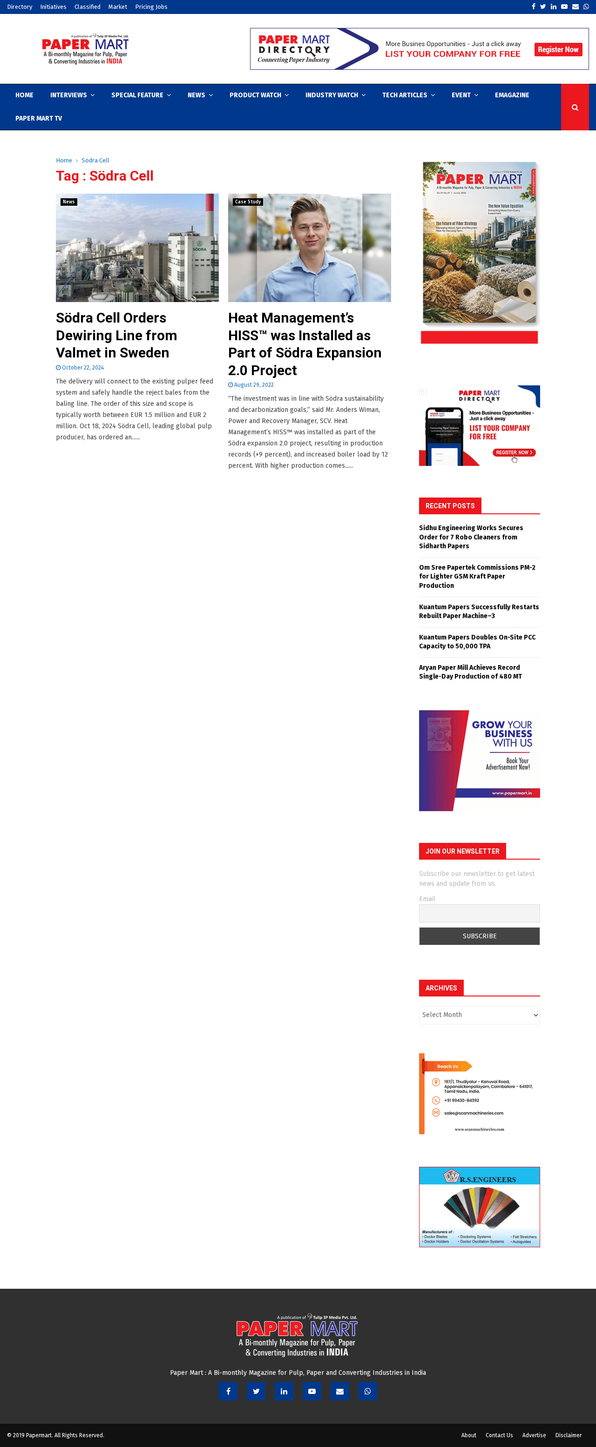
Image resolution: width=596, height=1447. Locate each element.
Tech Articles (404, 95)
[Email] (340, 1391)
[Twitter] (256, 1391)
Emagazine (512, 95)
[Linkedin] (284, 1391)
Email (427, 899)
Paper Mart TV (38, 118)
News (196, 95)
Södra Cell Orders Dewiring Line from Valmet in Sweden (116, 335)
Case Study (248, 202)
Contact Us (499, 1435)
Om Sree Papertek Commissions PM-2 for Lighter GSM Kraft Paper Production (477, 577)
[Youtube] (312, 1391)
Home (24, 95)
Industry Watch (331, 95)
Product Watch (255, 95)
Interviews (68, 95)
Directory (19, 6)
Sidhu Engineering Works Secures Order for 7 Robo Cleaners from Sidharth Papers (471, 537)
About (468, 1435)
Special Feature (137, 95)
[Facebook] (228, 1391)
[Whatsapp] (368, 1391)
